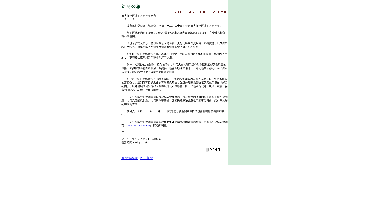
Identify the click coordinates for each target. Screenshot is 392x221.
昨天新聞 (146, 158)
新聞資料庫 (129, 158)
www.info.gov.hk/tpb (138, 125)
